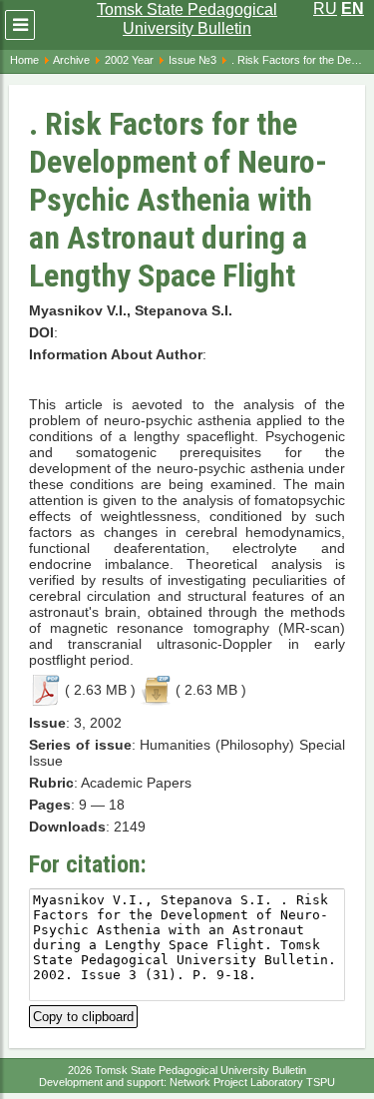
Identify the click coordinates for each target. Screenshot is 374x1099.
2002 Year (129, 60)
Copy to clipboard (83, 1014)
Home (24, 60)
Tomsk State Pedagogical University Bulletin (187, 19)
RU (325, 8)
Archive (71, 60)
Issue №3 (192, 60)
